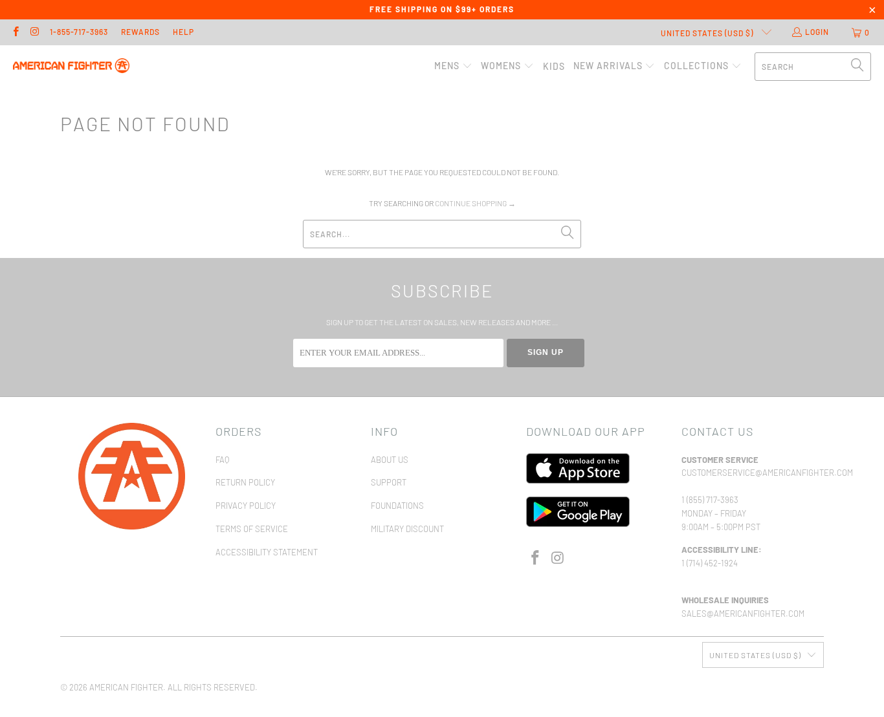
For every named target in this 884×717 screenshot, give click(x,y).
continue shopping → (475, 203)
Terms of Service (251, 529)
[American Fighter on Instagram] (33, 32)
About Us (389, 460)
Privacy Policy (245, 505)
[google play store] (578, 524)
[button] (453, 66)
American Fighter (126, 687)
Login (817, 31)
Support (388, 482)
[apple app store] (578, 480)
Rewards (140, 31)
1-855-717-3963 (79, 31)
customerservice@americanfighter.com (767, 472)
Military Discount (407, 529)
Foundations (397, 505)
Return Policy (245, 482)
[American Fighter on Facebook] (15, 32)
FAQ (222, 460)
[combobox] (813, 66)
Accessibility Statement (266, 552)
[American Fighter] (71, 66)
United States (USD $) (708, 32)
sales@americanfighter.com (742, 613)
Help (183, 31)
